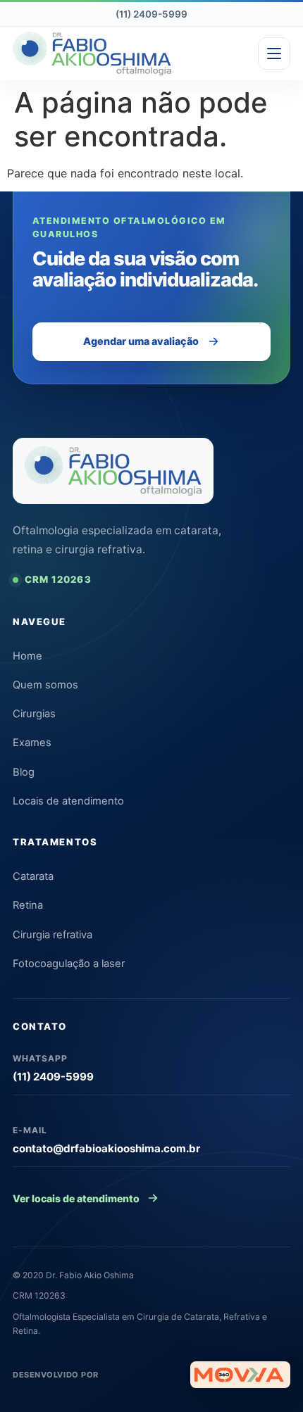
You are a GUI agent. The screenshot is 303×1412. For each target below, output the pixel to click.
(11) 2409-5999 (151, 14)
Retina (28, 905)
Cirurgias (34, 713)
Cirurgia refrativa (52, 934)
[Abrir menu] (274, 53)
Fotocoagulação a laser (69, 963)
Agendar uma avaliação (141, 341)
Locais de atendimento (68, 801)
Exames (32, 742)
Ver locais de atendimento (76, 1198)
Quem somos (45, 685)
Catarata (33, 876)
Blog (24, 772)
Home (27, 656)
